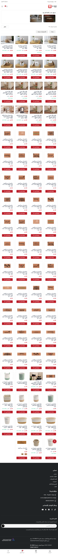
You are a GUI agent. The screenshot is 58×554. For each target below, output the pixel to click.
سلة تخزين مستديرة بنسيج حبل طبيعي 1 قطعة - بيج (51, 47)
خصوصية (55, 481)
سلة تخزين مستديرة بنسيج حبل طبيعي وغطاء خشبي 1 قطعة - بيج (7, 47)
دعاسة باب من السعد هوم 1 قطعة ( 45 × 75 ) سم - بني (51, 140)
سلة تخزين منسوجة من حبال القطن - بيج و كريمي (7, 405)
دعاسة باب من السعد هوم (22, 449)
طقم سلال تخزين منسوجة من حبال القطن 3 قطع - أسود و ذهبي (36, 383)
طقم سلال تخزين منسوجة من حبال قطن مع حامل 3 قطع (22, 93)
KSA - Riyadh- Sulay (49, 495)
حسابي (55, 474)
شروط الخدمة (38, 529)
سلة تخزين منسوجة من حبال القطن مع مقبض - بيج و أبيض (36, 405)
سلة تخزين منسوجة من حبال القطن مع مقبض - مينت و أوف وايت (7, 383)
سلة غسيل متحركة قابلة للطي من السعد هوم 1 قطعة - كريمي (7, 117)
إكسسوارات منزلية (42, 31)
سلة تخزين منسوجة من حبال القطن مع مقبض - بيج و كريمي (36, 449)
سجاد (52, 31)
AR (55, 1)
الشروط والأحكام (53, 484)
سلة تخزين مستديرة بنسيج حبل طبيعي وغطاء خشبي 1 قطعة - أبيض (36, 71)
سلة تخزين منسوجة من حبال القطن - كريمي (7, 426)
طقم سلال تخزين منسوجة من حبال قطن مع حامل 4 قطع (51, 117)
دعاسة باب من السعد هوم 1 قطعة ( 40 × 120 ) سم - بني (22, 295)
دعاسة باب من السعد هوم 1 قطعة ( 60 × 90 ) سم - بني (7, 207)
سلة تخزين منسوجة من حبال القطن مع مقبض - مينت (22, 383)
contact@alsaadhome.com (47, 497)
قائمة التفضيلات (53, 479)
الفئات (55, 486)
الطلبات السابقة (53, 476)
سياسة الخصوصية (30, 529)
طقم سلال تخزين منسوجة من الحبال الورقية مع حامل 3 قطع (51, 93)
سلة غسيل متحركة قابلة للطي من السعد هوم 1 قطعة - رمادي (22, 117)
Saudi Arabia (51, 1)
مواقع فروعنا (53, 491)
